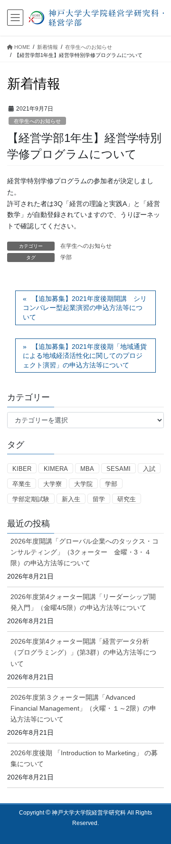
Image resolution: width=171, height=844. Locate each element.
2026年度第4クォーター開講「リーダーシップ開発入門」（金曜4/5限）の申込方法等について (83, 602)
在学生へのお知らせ (37, 121)
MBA (87, 468)
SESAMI (118, 468)
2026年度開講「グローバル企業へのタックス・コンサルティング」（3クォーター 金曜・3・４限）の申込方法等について (84, 552)
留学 (99, 499)
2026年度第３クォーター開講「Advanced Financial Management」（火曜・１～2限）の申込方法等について (83, 708)
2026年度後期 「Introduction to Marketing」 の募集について (84, 758)
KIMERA (56, 468)
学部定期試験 (30, 499)
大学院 (83, 484)
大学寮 (52, 484)
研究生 (126, 499)
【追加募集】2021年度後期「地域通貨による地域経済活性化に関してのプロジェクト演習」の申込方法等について (85, 356)
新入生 (71, 499)
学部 (66, 257)
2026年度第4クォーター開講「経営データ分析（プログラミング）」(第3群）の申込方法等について (83, 652)
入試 (149, 468)
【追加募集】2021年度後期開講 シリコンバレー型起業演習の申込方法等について (85, 308)
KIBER (21, 468)
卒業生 (21, 484)
